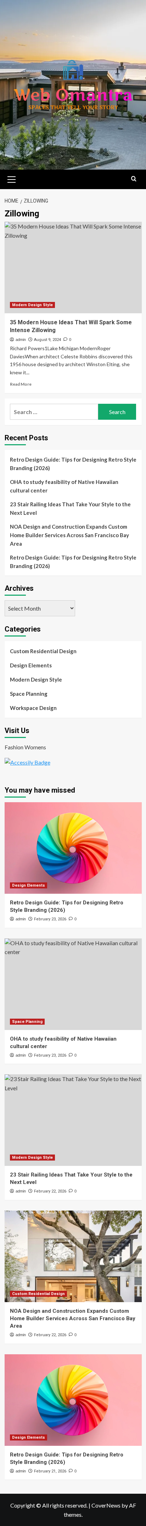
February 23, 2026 (50, 919)
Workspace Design (33, 708)
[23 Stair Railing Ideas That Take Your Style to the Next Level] (73, 1120)
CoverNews (105, 1505)
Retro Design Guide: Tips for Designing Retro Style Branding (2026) (73, 463)
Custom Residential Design (43, 651)
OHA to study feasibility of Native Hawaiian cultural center (64, 486)
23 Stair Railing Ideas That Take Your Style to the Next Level (70, 508)
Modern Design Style (32, 305)
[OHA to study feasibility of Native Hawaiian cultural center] (73, 984)
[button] (12, 178)
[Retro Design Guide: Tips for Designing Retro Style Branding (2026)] (73, 848)
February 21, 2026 (50, 1471)
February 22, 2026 (50, 1191)
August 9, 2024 (47, 339)
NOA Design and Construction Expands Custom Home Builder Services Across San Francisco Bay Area (69, 535)
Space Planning (28, 693)
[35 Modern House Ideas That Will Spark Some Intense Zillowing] (73, 267)
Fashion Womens (25, 747)
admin (21, 339)
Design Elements (31, 665)
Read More (21, 384)
